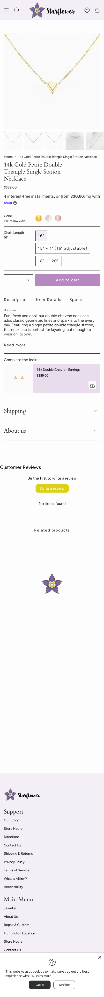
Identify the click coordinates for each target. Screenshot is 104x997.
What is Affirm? (15, 879)
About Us (11, 917)
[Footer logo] (22, 794)
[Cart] (97, 10)
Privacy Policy (14, 862)
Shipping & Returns (18, 853)
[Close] (99, 957)
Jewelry (10, 908)
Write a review (52, 488)
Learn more (43, 976)
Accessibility (13, 887)
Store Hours (13, 829)
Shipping (15, 411)
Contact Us (12, 845)
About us (15, 431)
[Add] (92, 385)
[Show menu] (6, 10)
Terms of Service (17, 870)
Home (8, 157)
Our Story (11, 820)
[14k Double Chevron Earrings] (18, 378)
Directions (12, 837)
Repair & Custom (16, 925)
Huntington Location (19, 933)
